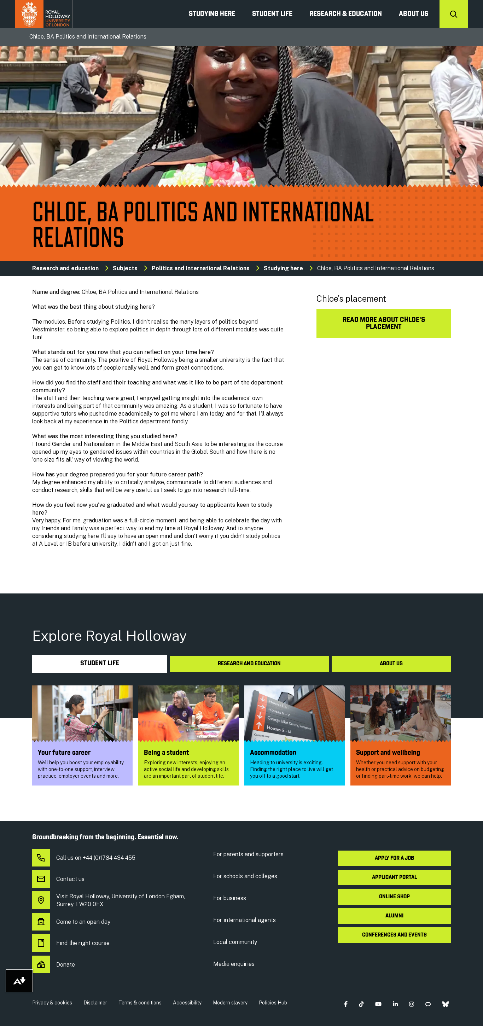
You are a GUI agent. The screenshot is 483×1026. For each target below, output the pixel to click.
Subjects (125, 268)
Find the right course (83, 943)
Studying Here (212, 14)
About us (413, 14)
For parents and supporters (248, 854)
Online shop (394, 897)
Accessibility (187, 1002)
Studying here (283, 268)
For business (229, 898)
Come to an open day (83, 921)
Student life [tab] (99, 663)
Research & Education (345, 14)
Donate (65, 964)
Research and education (65, 268)
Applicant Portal (394, 877)
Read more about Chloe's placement (384, 324)
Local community (235, 942)
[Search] (454, 14)
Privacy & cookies (52, 1002)
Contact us (70, 879)
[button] (346, 1004)
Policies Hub (273, 1002)
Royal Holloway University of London (43, 14)
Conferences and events (394, 935)
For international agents (244, 920)
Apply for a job (394, 858)
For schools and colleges (245, 876)
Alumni (394, 916)
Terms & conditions (140, 1002)
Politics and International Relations (201, 268)
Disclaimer (95, 1002)
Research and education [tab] (249, 664)
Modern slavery (230, 1002)
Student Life (272, 14)
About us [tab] (391, 664)
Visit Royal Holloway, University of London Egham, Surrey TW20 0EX (120, 900)
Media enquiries (234, 964)
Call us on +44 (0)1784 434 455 (95, 857)
